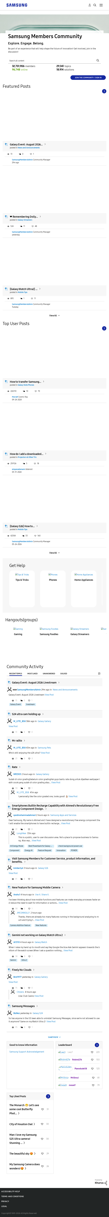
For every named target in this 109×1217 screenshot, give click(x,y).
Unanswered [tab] (49, 673)
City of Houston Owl (21, 1124)
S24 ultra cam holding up (26, 714)
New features (41, 925)
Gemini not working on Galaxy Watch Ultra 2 (37, 935)
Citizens (20, 992)
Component (14, 850)
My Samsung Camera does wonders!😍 (24, 1166)
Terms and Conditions (12, 1196)
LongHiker (21, 833)
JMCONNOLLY (23, 912)
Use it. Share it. (42, 894)
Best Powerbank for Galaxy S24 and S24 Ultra (41, 846)
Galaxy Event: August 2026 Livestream (34, 682)
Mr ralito (17, 740)
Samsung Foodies (49, 634)
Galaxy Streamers (25, 220)
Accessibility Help (10, 1191)
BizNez (16, 1013)
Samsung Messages (23, 1006)
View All (53, 315)
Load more (53, 1037)
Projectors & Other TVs (27, 457)
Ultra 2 (24, 960)
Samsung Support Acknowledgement (26, 1051)
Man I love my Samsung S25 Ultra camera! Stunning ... (23, 1139)
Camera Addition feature (20, 925)
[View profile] (9, 690)
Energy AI (29, 850)
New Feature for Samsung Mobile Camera (36, 887)
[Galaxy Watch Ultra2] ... (23, 289)
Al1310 (16, 942)
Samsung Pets (44, 747)
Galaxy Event (15, 704)
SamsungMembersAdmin (22, 160)
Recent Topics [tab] (15, 673)
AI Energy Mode (16, 846)
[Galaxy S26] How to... (22, 526)
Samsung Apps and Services (63, 815)
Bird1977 (17, 977)
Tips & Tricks (22, 579)
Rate (14, 767)
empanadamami (18, 469)
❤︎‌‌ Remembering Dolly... (24, 216)
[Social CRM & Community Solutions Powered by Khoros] (101, 1182)
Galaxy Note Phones (26, 385)
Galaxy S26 (43, 868)
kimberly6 (18, 868)
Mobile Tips (22, 292)
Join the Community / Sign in (88, 78)
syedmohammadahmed (24, 815)
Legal (4, 1206)
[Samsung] (16, 5)
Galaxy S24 (38, 1013)
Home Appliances (83, 579)
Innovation (61, 850)
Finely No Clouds (21, 969)
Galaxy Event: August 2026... (26, 144)
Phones (53, 579)
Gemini (13, 960)
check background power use (70, 846)
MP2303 (17, 774)
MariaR (15, 397)
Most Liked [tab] (32, 673)
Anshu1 (16, 894)
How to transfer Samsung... (25, 381)
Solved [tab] (63, 673)
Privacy (5, 1201)
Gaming (18, 634)
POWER (74, 850)
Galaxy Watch (41, 942)
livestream (30, 704)
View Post (49, 694)
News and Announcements (29, 148)
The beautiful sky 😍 (21, 1153)
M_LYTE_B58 (19, 721)
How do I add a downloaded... (26, 454)
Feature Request (44, 850)
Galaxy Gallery (44, 721)
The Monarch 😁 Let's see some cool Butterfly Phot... (24, 1109)
